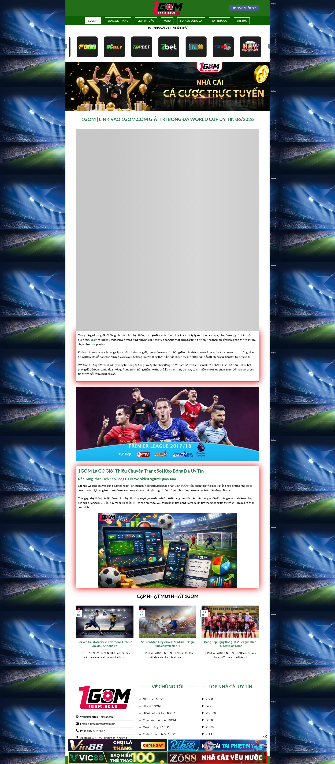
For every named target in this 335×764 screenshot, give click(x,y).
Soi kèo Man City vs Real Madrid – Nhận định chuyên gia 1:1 (167, 644)
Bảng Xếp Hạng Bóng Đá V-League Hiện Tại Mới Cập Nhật (230, 644)
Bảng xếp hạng (117, 20)
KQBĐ (167, 20)
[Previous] (75, 636)
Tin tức (242, 20)
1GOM (92, 20)
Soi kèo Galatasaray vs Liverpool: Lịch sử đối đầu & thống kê (105, 644)
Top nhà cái (220, 20)
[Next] (259, 636)
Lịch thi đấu (146, 20)
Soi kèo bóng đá (191, 20)
